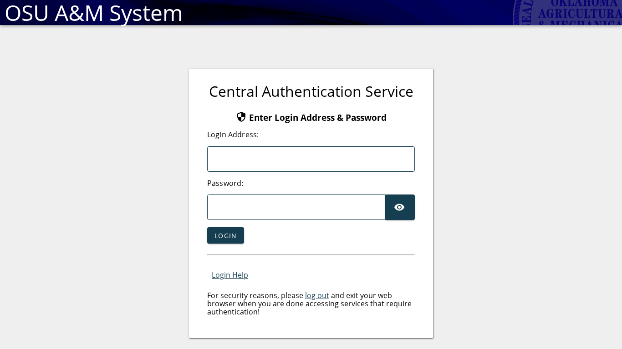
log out (317, 295)
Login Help (230, 275)
